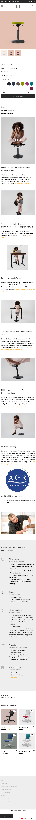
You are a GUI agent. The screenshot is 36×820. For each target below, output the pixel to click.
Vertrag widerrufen (5, 801)
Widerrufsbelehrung (5, 792)
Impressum (4, 783)
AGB (2, 780)
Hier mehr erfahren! (15, 503)
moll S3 (3, 727)
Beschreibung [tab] (4, 107)
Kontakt (3, 795)
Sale (18, 1)
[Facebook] (29, 1)
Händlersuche (12, 1)
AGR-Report (4, 71)
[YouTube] (34, 1)
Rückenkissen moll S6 (24, 751)
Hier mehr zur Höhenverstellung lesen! (17, 406)
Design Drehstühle (10, 697)
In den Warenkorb (18, 96)
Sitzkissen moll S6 (23, 727)
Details (2, 729)
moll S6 (3, 751)
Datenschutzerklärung (6, 789)
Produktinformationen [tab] (7, 113)
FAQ (2, 1)
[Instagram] (31, 1)
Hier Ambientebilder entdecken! (23, 183)
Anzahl (4, 92)
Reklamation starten (6, 798)
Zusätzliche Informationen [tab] (8, 110)
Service (6, 1)
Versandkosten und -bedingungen (9, 786)
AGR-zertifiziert (15, 677)
